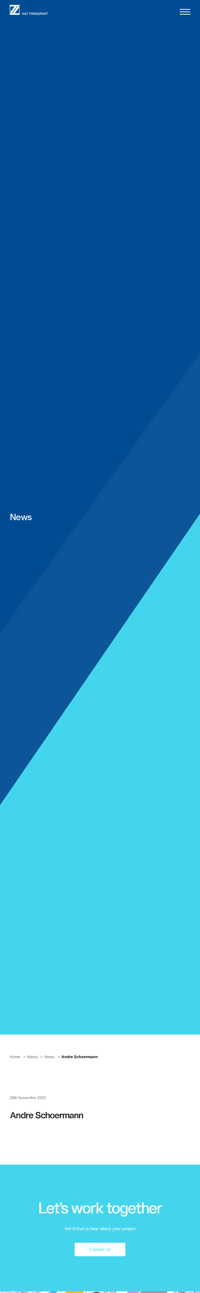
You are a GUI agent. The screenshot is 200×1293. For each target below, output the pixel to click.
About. (32, 1057)
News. (49, 1057)
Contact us (100, 1249)
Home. (15, 1057)
